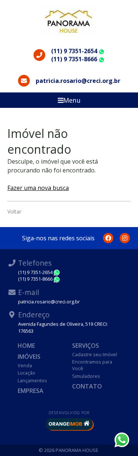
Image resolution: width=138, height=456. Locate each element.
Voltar (14, 211)
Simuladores (86, 376)
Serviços (85, 346)
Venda (25, 365)
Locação (26, 372)
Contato (87, 386)
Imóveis (29, 357)
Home (26, 346)
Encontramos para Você (92, 365)
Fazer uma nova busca (38, 188)
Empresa (30, 391)
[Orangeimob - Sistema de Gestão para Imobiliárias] (69, 424)
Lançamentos (32, 380)
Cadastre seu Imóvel (94, 354)
